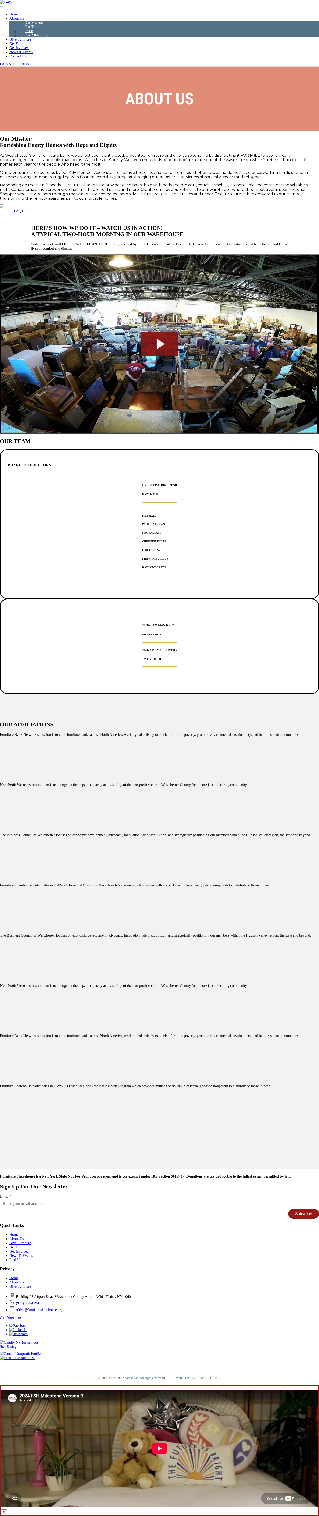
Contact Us (17, 56)
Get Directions (10, 1318)
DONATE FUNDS (14, 64)
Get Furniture (19, 44)
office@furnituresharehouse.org (39, 1310)
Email (5, 1196)
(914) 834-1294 (27, 1303)
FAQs (29, 31)
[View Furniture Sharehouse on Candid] (20, 1354)
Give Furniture (20, 39)
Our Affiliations (36, 35)
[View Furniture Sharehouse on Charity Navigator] (20, 1344)
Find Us (15, 1260)
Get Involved (19, 48)
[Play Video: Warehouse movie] (160, 344)
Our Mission (34, 23)
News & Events (21, 52)
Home (13, 14)
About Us (16, 18)
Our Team (32, 27)
